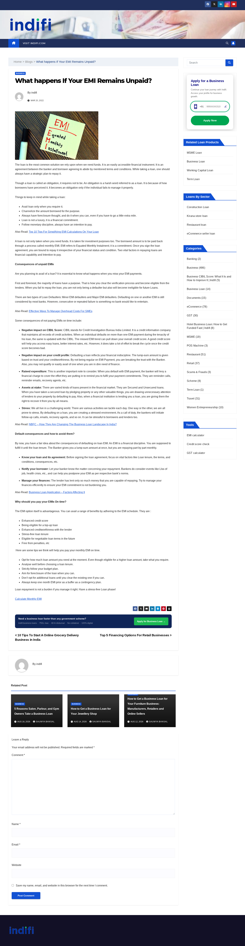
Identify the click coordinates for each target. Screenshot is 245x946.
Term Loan (193, 179)
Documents (194, 297)
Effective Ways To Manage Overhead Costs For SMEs (60, 311)
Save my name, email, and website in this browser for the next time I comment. (62, 885)
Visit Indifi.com (34, 43)
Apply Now (210, 120)
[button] (227, 43)
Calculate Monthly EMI (28, 598)
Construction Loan (198, 207)
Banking (192, 258)
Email (16, 844)
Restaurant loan (196, 224)
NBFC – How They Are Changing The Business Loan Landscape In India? (73, 424)
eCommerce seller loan (201, 233)
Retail (190, 363)
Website (16, 865)
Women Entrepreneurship (202, 407)
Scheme (192, 380)
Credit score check (198, 444)
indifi (34, 92)
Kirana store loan (197, 216)
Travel (190, 398)
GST (189, 315)
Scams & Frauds (197, 372)
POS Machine (195, 345)
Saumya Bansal (45, 721)
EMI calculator (195, 435)
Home (18, 61)
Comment (18, 755)
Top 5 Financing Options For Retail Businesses (135, 635)
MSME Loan (194, 152)
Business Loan (196, 161)
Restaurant (193, 354)
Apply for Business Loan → (151, 621)
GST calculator (196, 453)
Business (20, 73)
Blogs (29, 61)
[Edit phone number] (225, 106)
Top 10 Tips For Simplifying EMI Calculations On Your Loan (64, 231)
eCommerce (194, 306)
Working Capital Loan (200, 170)
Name (16, 824)
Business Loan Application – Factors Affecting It (57, 492)
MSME (191, 336)
